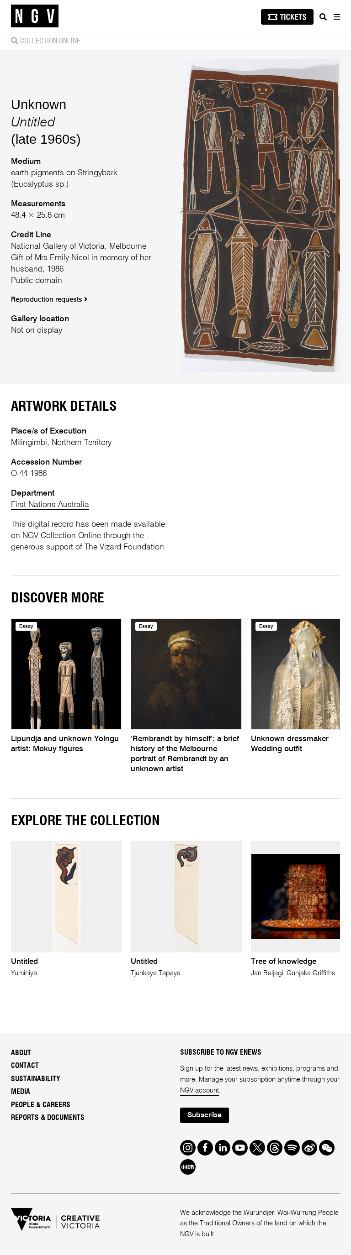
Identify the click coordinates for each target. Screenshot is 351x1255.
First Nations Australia (50, 505)
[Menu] (336, 17)
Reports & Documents (48, 1117)
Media (20, 1091)
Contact (25, 1065)
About (21, 1052)
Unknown (38, 104)
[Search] (323, 17)
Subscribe (204, 1115)
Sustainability (35, 1078)
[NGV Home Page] (34, 16)
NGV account (199, 1091)
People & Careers (40, 1105)
